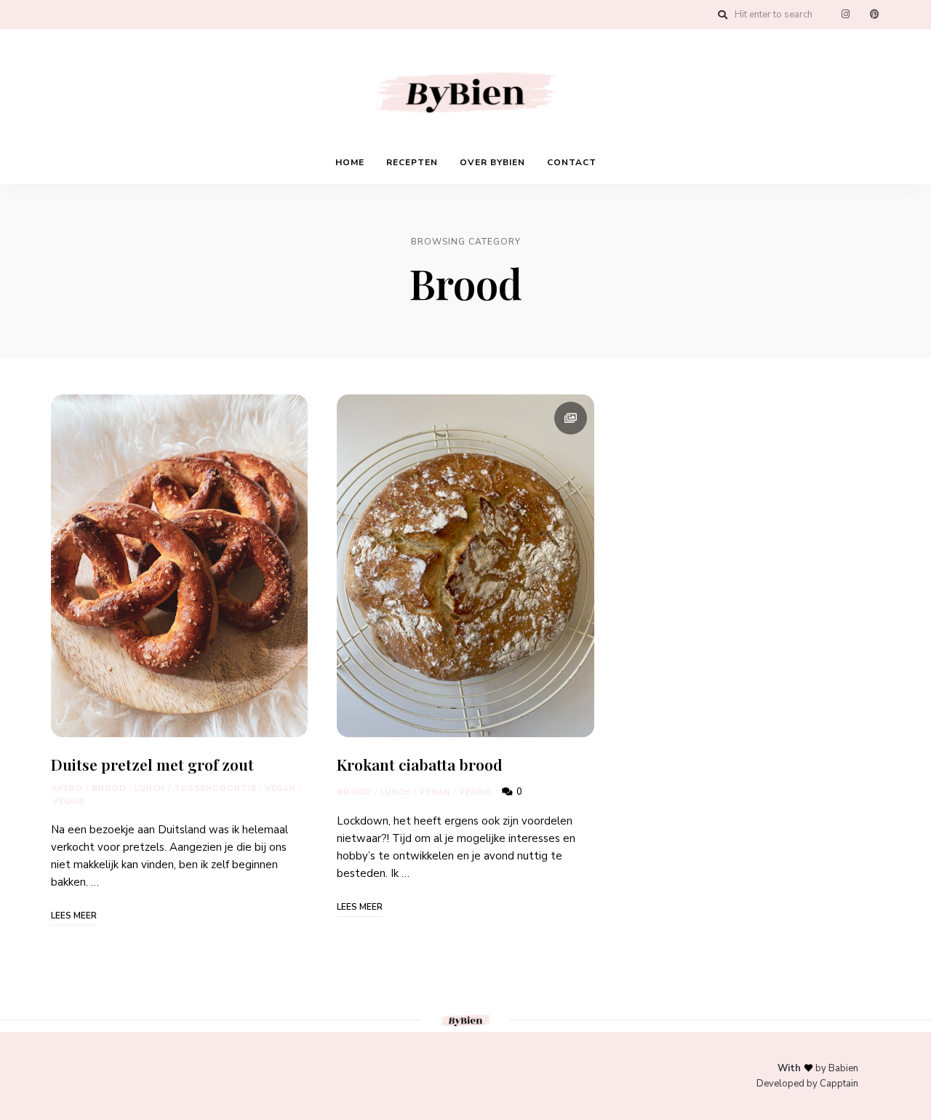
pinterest (874, 14)
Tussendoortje (215, 788)
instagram (845, 14)
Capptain (839, 1083)
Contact (571, 162)
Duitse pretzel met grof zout (152, 764)
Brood (109, 788)
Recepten (412, 162)
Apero (67, 788)
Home (349, 162)
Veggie (69, 801)
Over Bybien (492, 162)
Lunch (150, 788)
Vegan (281, 788)
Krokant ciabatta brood (420, 764)
